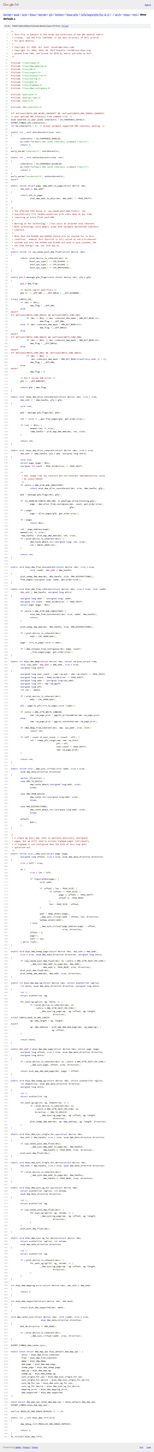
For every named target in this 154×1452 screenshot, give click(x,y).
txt (141, 1447)
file (65, 26)
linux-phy (72, 14)
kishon (59, 14)
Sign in (148, 4)
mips (126, 14)
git (51, 14)
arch (118, 14)
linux (33, 14)
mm (134, 14)
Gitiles (18, 1447)
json (148, 1447)
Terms (35, 1447)
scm (24, 14)
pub (16, 14)
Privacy (26, 1447)
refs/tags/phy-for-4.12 (95, 14)
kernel (7, 14)
